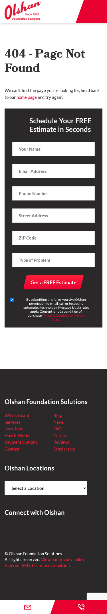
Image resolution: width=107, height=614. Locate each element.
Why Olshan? (17, 415)
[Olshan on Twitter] (22, 530)
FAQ (57, 428)
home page (27, 97)
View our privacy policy (62, 559)
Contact (12, 448)
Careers (60, 435)
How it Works (17, 435)
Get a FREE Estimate (53, 282)
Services (13, 422)
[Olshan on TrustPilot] (36, 530)
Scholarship (64, 448)
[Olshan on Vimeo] (63, 530)
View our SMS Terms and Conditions (38, 565)
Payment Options (21, 442)
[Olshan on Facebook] (9, 530)
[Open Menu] (95, 11)
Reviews (61, 442)
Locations (14, 428)
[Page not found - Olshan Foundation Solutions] (23, 11)
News (58, 422)
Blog (57, 415)
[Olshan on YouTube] (50, 530)
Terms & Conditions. (58, 315)
